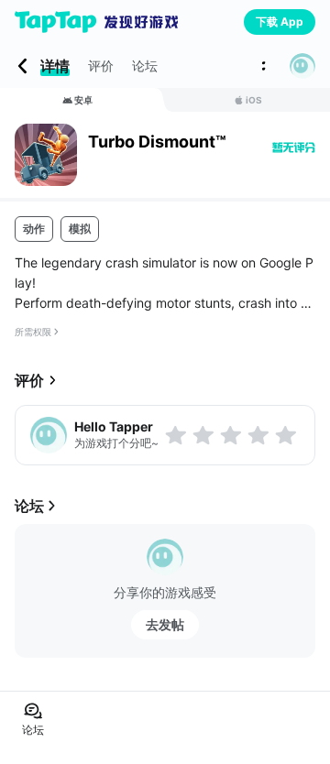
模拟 (80, 228)
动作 (34, 228)
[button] (302, 66)
